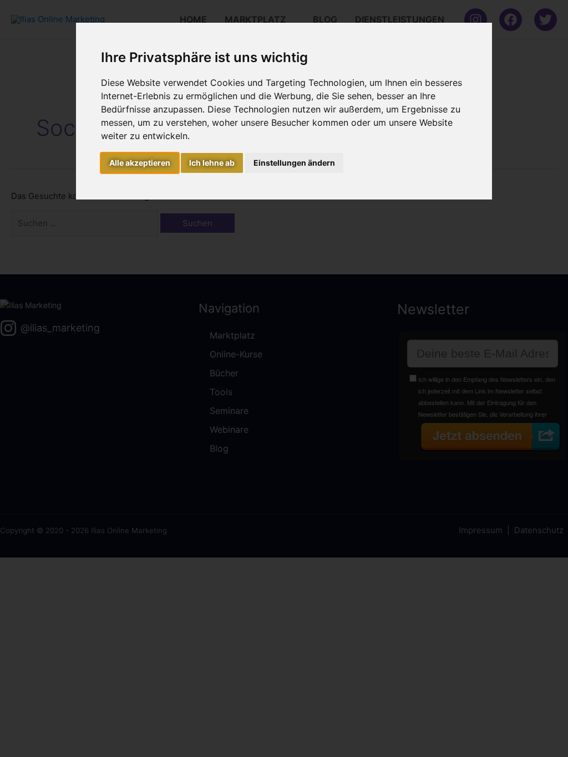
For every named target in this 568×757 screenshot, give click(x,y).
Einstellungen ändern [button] (294, 162)
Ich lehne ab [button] (212, 162)
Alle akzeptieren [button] (139, 162)
